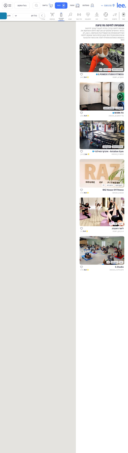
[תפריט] (7, 5)
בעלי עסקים (22, 5)
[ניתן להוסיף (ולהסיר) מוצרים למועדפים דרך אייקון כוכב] (81, 74)
